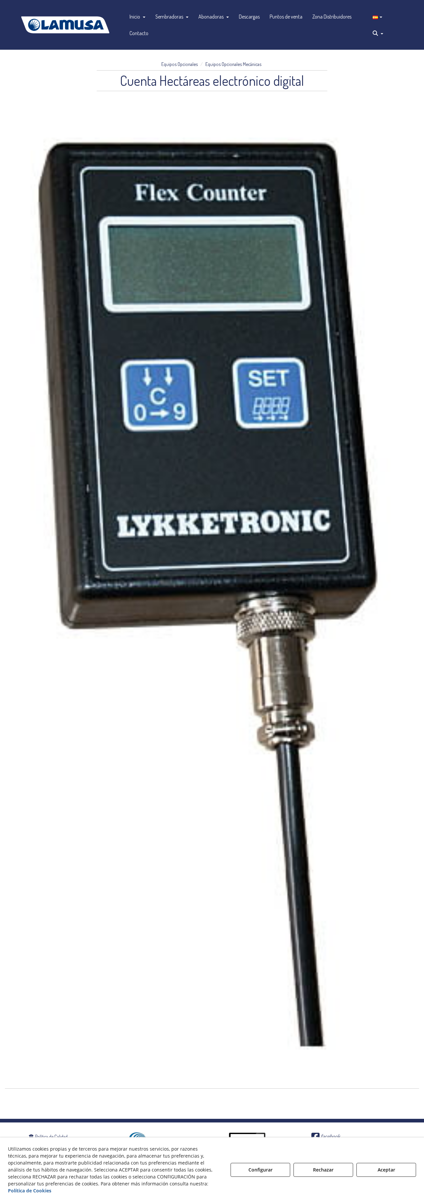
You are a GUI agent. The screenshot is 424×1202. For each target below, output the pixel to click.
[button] (65, 24)
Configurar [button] (260, 1170)
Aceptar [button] (386, 1170)
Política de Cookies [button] (29, 1190)
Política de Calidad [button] (51, 1136)
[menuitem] (137, 16)
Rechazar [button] (323, 1170)
